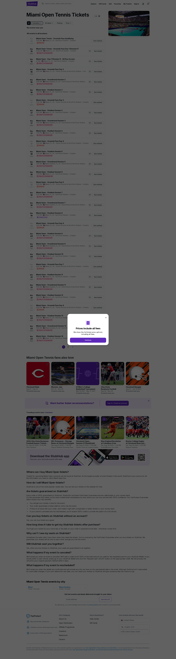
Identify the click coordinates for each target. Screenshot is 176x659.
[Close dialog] (105, 317)
